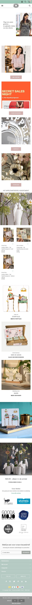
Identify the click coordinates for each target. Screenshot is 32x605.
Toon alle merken (16, 493)
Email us (23, 576)
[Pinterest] (18, 581)
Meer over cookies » (16, 603)
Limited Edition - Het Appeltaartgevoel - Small (7, 248)
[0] (29, 2)
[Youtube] (21, 581)
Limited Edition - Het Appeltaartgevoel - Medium (8, 275)
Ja (14, 600)
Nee (21, 600)
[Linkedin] (25, 581)
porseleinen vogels (15, 482)
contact (16, 149)
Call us (8, 576)
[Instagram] (10, 581)
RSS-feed (27, 590)
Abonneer (26, 552)
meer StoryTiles (16, 318)
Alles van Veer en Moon (16, 357)
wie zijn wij (16, 77)
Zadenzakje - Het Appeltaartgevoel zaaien (22, 248)
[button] (2, 6)
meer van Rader (16, 395)
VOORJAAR (16, 184)
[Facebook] (6, 581)
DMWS (18, 590)
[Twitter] (14, 581)
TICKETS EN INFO (16, 113)
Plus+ (22, 590)
